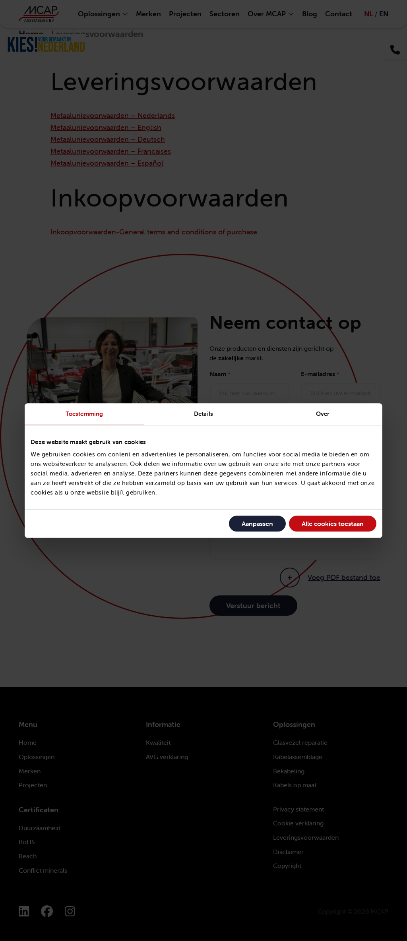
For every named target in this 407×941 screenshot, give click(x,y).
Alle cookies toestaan (333, 524)
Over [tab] (322, 413)
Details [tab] (203, 413)
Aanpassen (257, 524)
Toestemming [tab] (84, 413)
